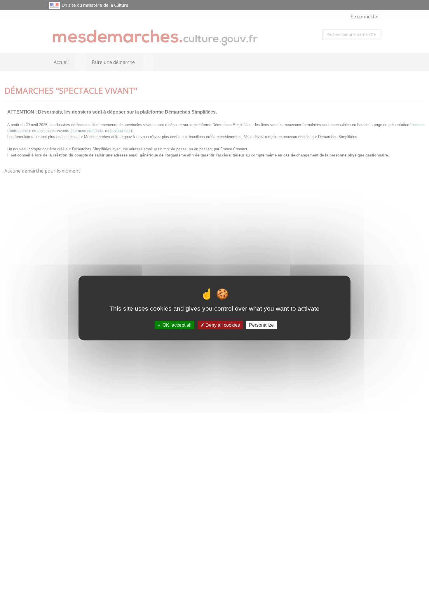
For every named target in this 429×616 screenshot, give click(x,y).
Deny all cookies (222, 325)
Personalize (261, 325)
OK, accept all (176, 325)
